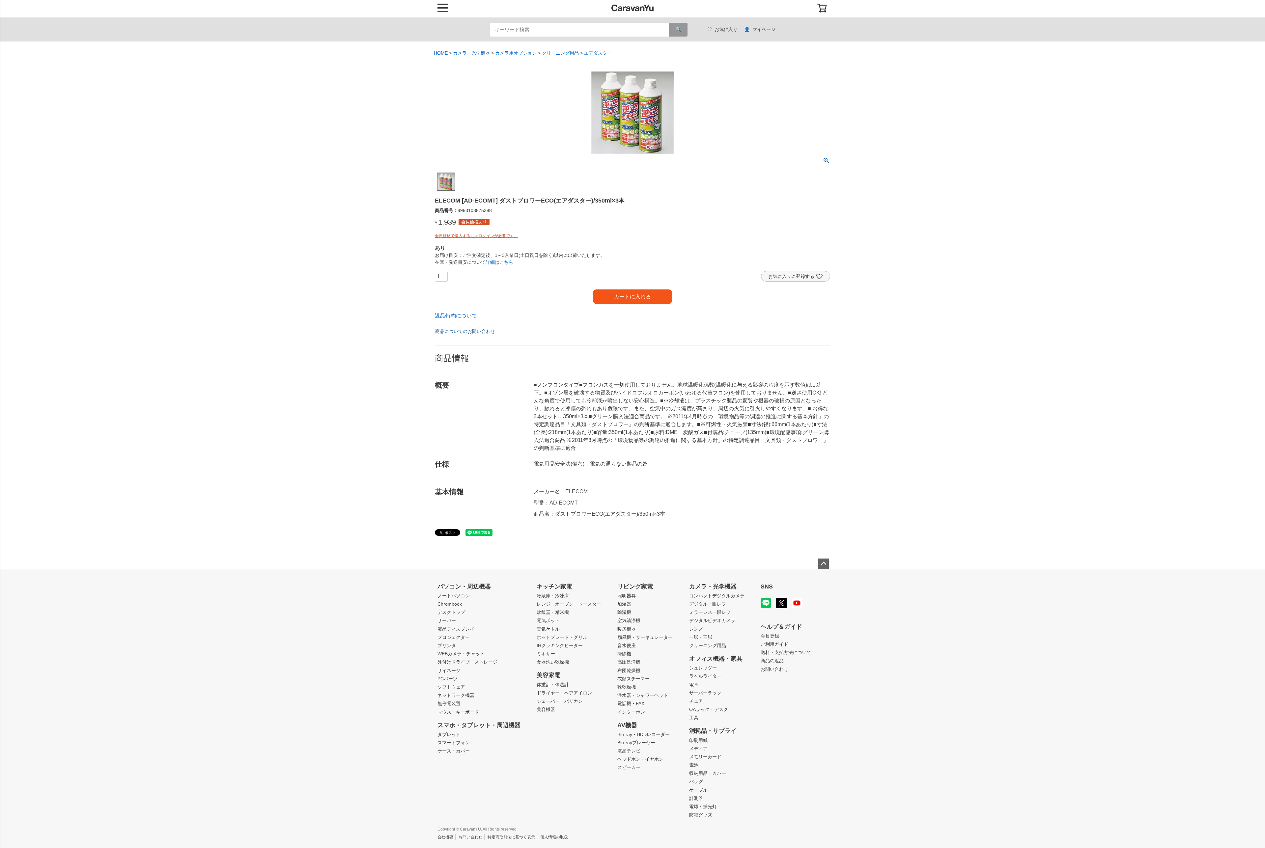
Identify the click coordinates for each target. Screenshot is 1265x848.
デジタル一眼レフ (707, 604)
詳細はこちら (499, 262)
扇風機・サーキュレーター (645, 637)
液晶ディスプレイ (455, 629)
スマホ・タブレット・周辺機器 (478, 725)
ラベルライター (705, 676)
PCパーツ (447, 678)
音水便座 (626, 645)
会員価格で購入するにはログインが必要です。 (476, 235)
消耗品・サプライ (713, 730)
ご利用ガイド (774, 644)
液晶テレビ (628, 750)
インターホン (631, 712)
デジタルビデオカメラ (712, 620)
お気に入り (726, 29)
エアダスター (598, 53)
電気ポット (548, 620)
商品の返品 (772, 660)
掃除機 (624, 653)
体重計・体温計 (553, 684)
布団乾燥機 (628, 670)
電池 (693, 765)
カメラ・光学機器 (471, 53)
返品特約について (456, 315)
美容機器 (546, 709)
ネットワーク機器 (455, 695)
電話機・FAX (630, 703)
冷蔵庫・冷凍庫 (553, 595)
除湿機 (624, 612)
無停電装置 (449, 703)
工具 (693, 717)
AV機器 (627, 725)
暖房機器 (626, 629)
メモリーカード (705, 756)
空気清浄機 (628, 620)
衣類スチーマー (633, 678)
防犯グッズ (700, 814)
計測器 (696, 798)
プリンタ (446, 645)
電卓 (693, 684)
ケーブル (698, 790)
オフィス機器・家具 (716, 658)
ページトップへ (823, 564)
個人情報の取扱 (554, 837)
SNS (767, 586)
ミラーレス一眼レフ (710, 612)
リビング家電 (635, 586)
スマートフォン (453, 742)
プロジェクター (453, 637)
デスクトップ (451, 612)
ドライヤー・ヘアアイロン (564, 693)
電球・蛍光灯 (703, 806)
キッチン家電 (554, 586)
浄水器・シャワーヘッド (642, 695)
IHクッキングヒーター (560, 645)
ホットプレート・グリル (562, 637)
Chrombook (449, 604)
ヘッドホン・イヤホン (640, 759)
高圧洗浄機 (628, 662)
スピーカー (628, 767)
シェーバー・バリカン (560, 701)
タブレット (449, 734)
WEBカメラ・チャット (461, 653)
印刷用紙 (698, 740)
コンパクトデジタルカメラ (717, 595)
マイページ (763, 29)
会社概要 (445, 837)
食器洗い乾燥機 (553, 662)
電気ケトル (548, 629)
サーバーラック (705, 693)
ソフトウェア (451, 687)
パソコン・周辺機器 (464, 586)
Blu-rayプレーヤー (636, 742)
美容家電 (548, 675)
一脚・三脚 (700, 637)
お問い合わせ (774, 669)
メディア (698, 748)
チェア (696, 701)
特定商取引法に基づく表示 (511, 837)
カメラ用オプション (516, 53)
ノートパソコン (453, 595)
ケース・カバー (453, 750)
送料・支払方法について (786, 652)
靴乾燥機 (626, 687)
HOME (441, 53)
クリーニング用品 (560, 53)
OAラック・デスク (708, 709)
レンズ (696, 629)
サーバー (446, 620)
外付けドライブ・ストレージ (467, 662)
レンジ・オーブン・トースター (569, 604)
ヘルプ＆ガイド (781, 626)
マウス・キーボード (458, 712)
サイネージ (449, 670)
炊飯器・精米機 (553, 612)
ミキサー (546, 653)
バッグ (696, 781)
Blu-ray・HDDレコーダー (643, 734)
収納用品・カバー (707, 773)
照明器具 (626, 595)
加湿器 (624, 604)
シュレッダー (703, 667)
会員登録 (770, 636)
